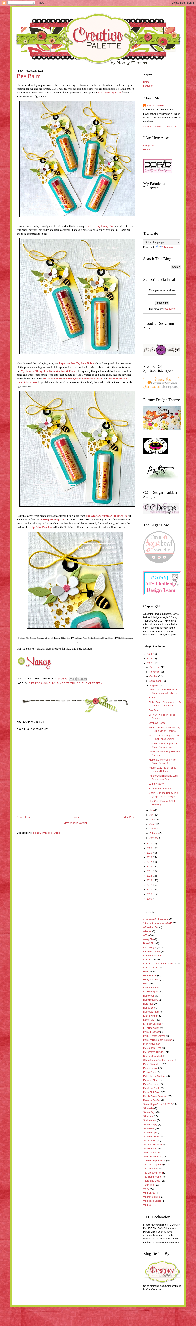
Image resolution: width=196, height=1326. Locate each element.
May (151, 819)
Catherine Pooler (152, 955)
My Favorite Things (66, 683)
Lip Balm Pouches (41, 527)
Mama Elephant (151, 1032)
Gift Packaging (40, 683)
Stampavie (148, 1128)
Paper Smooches (152, 1064)
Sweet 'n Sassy (151, 1152)
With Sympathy (156, 784)
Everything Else (151, 979)
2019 (150, 852)
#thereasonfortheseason (156, 919)
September (155, 681)
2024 (150, 654)
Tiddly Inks (148, 1184)
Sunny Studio (150, 1148)
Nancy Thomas (156, 106)
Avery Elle (148, 939)
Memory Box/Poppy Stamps (157, 1040)
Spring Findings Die (52, 519)
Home (76, 817)
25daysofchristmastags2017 (157, 923)
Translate (169, 247)
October (153, 676)
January (153, 838)
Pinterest (147, 149)
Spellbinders (149, 1120)
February (154, 833)
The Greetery (92, 683)
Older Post (128, 817)
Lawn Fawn (149, 1020)
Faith (145, 983)
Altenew (147, 931)
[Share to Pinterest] (85, 679)
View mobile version (76, 822)
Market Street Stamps (154, 1036)
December (155, 667)
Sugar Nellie (149, 1140)
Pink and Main (150, 1080)
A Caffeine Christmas (160, 788)
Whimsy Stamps (151, 1197)
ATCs (146, 935)
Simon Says (149, 1112)
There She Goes (151, 1180)
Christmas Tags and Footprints (159, 963)
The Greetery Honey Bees (99, 226)
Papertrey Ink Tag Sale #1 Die (76, 363)
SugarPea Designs (153, 1144)
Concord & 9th (150, 967)
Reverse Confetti (152, 1100)
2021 (150, 843)
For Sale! (148, 86)
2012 (150, 885)
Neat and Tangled (152, 1056)
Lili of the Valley (151, 1028)
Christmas (148, 959)
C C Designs (149, 947)
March (153, 828)
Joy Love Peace (157, 723)
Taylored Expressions (154, 1160)
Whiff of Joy (149, 1193)
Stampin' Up (149, 1132)
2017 (150, 862)
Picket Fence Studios (154, 1076)
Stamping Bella (151, 1136)
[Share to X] (78, 679)
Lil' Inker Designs (152, 1024)
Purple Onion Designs (154, 1096)
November (155, 671)
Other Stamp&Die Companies (158, 1060)
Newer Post (24, 817)
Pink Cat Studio (151, 1084)
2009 (150, 898)
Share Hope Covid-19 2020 (157, 1104)
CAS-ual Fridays (151, 951)
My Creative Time (152, 1048)
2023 (150, 658)
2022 (150, 663)
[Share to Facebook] (82, 679)
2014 (150, 875)
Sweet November (152, 1156)
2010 (150, 894)
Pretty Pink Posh (151, 1092)
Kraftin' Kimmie (151, 1016)
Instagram (148, 145)
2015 (150, 871)
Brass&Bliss (149, 943)
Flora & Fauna (150, 987)
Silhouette (148, 1108)
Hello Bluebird (150, 999)
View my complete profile (160, 126)
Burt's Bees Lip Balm (109, 92)
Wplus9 (147, 1205)
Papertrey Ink (150, 1068)
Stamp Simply (150, 1124)
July (151, 810)
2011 (150, 889)
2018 (150, 857)
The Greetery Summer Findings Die (106, 516)
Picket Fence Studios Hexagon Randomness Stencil (72, 378)
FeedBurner (169, 308)
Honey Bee (149, 1007)
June (152, 815)
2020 (150, 848)
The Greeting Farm (153, 1172)
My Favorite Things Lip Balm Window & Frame (49, 371)
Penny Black (149, 1072)
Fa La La (153, 697)
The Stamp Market (152, 1176)
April (152, 824)
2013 (150, 880)
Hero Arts (148, 1003)
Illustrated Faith (151, 1011)
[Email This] (71, 679)
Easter (146, 971)
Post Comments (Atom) (47, 832)
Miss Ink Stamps (151, 1044)
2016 (150, 866)
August (153, 685)
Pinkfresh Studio (151, 1088)
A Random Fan (151, 927)
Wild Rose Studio (152, 1201)
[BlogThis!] (75, 679)
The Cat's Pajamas (153, 1164)
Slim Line (148, 1116)
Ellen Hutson (150, 975)
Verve (146, 1188)
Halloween (148, 995)
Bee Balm (29, 76)
